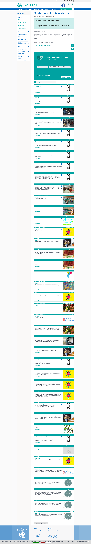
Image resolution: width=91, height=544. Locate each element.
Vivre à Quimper (20, 9)
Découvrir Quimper (28, 9)
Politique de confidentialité (56, 542)
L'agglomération (53, 9)
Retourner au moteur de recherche (41, 523)
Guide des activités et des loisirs (49, 16)
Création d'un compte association (23, 22)
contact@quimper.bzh (37, 536)
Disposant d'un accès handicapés (44, 75)
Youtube (71, 1)
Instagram (69, 1)
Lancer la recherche (65, 77)
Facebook (65, 1)
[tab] (23, 16)
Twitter (67, 1)
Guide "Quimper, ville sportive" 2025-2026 (43, 45)
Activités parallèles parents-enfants (56, 69)
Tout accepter (36, 542)
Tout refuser (43, 542)
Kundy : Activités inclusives (41, 48)
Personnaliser (48, 542)
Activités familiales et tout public (47, 69)
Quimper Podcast (73, 1)
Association (43, 16)
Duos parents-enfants (65, 69)
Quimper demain (36, 9)
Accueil (35, 16)
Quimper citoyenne (44, 9)
